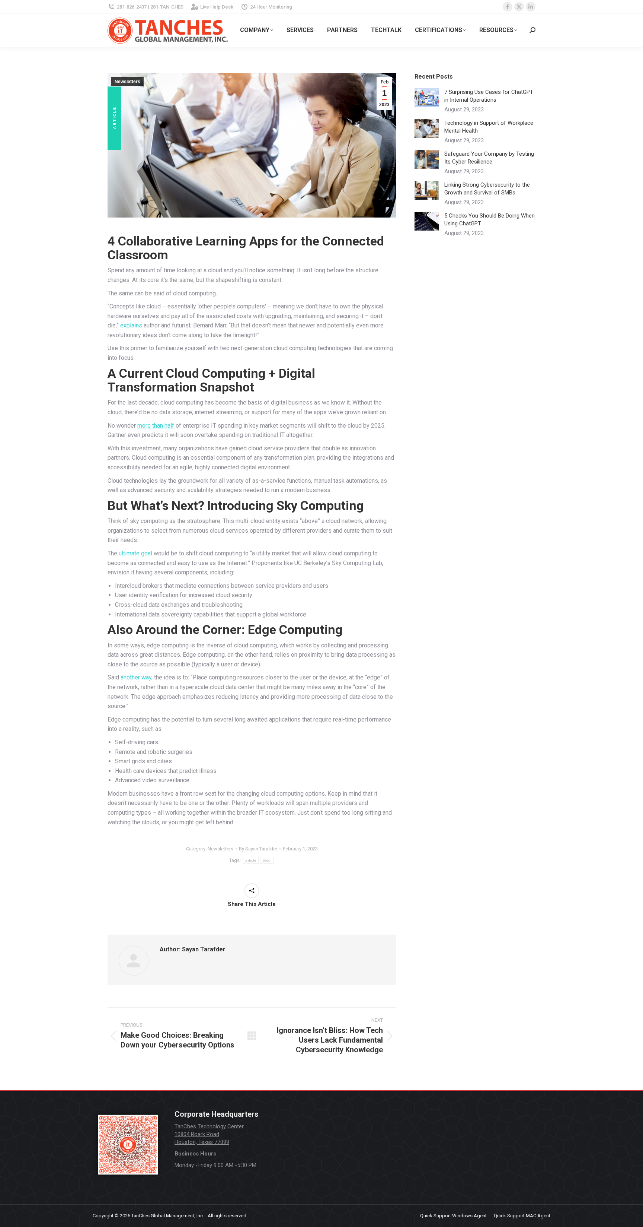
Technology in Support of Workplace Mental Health (488, 127)
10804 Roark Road (197, 1134)
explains (131, 325)
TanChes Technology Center (209, 1126)
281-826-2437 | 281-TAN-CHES (150, 7)
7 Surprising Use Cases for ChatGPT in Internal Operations (488, 96)
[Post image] (427, 97)
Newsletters (127, 81)
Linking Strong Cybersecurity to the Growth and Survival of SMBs (487, 188)
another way (136, 677)
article (250, 860)
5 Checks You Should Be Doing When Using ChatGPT (489, 219)
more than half (155, 425)
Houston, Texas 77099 (202, 1142)
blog (267, 860)
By (258, 849)
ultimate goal (135, 553)
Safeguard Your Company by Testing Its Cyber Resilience (489, 157)
